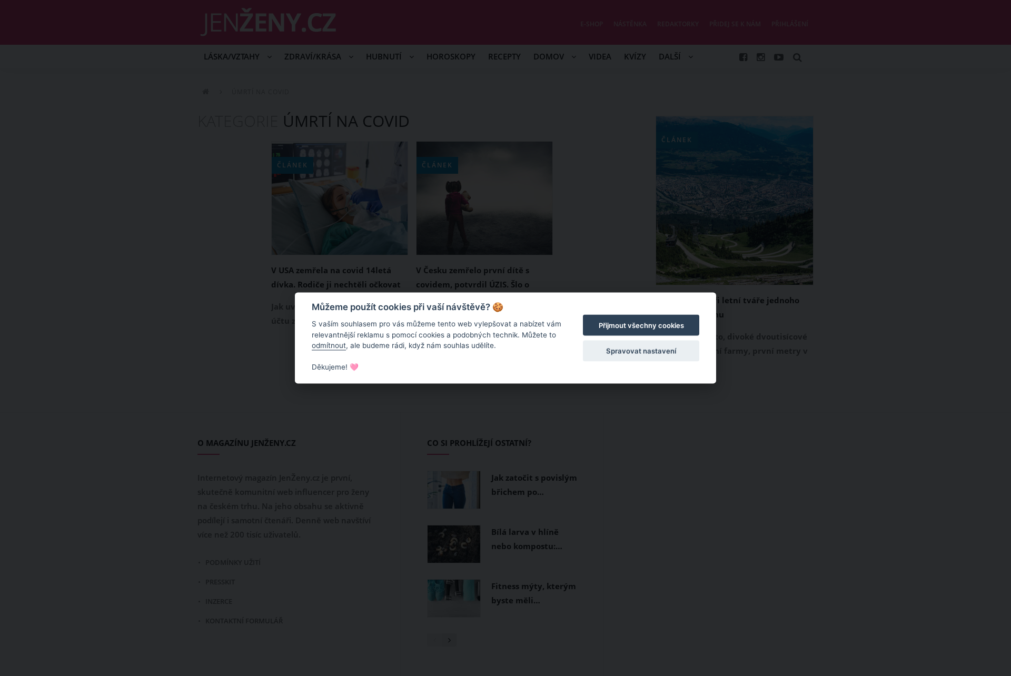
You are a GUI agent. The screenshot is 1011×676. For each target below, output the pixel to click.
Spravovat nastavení (641, 350)
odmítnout (329, 345)
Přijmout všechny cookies (641, 325)
